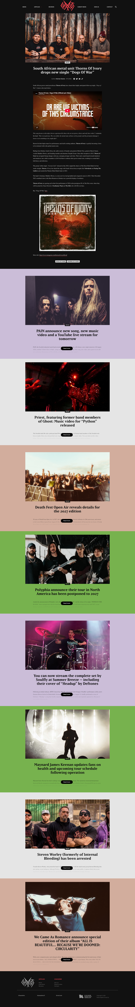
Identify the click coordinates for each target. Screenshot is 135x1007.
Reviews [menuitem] (51, 7)
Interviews (42, 984)
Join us (56, 982)
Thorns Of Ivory (73, 261)
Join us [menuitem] (96, 7)
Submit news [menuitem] (82, 7)
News (67, 62)
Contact (56, 986)
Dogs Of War (60, 261)
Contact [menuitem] (109, 7)
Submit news (58, 984)
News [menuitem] (24, 7)
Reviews (41, 986)
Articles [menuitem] (37, 7)
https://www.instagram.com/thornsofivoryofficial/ (53, 255)
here (46, 191)
